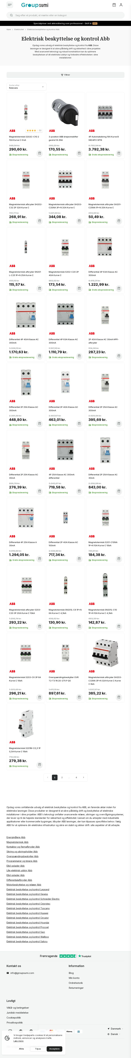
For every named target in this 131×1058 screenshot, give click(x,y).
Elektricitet (19, 29)
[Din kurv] (114, 5)
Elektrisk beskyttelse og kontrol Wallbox (28, 936)
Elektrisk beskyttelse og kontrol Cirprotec (28, 903)
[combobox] (65, 15)
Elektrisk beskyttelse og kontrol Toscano (28, 908)
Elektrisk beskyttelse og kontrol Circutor (28, 917)
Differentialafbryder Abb (19, 880)
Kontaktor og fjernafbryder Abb (23, 846)
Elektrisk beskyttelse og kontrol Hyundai (28, 922)
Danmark (116, 1028)
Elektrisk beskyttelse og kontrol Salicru (27, 941)
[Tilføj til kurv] (39, 153)
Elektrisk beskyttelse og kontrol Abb (43, 29)
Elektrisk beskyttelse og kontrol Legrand (28, 889)
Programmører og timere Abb (22, 861)
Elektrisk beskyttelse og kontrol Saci (26, 932)
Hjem (9, 29)
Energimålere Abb (16, 837)
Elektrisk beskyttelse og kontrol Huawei (27, 913)
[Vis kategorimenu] (10, 5)
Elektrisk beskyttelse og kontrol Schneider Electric (33, 899)
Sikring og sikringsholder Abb (22, 851)
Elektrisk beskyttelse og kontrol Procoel (28, 927)
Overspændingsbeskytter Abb (23, 856)
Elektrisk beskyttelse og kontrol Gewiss (27, 894)
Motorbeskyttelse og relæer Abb (24, 884)
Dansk (114, 1034)
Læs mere (18, 1041)
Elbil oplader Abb (16, 865)
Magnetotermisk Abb (17, 842)
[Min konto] (121, 5)
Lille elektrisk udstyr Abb (19, 870)
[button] (34, 130)
